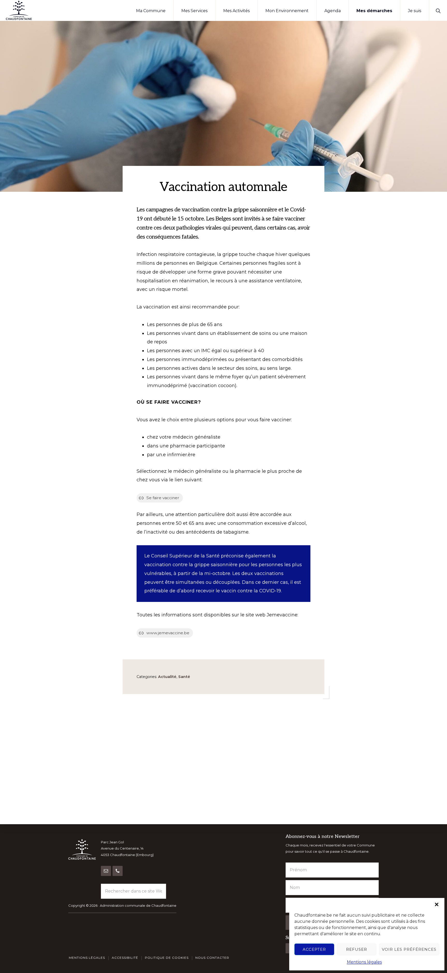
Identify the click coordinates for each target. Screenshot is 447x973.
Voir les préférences (409, 949)
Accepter (314, 949)
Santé (184, 676)
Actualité (167, 676)
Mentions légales (364, 962)
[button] (436, 904)
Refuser (356, 949)
